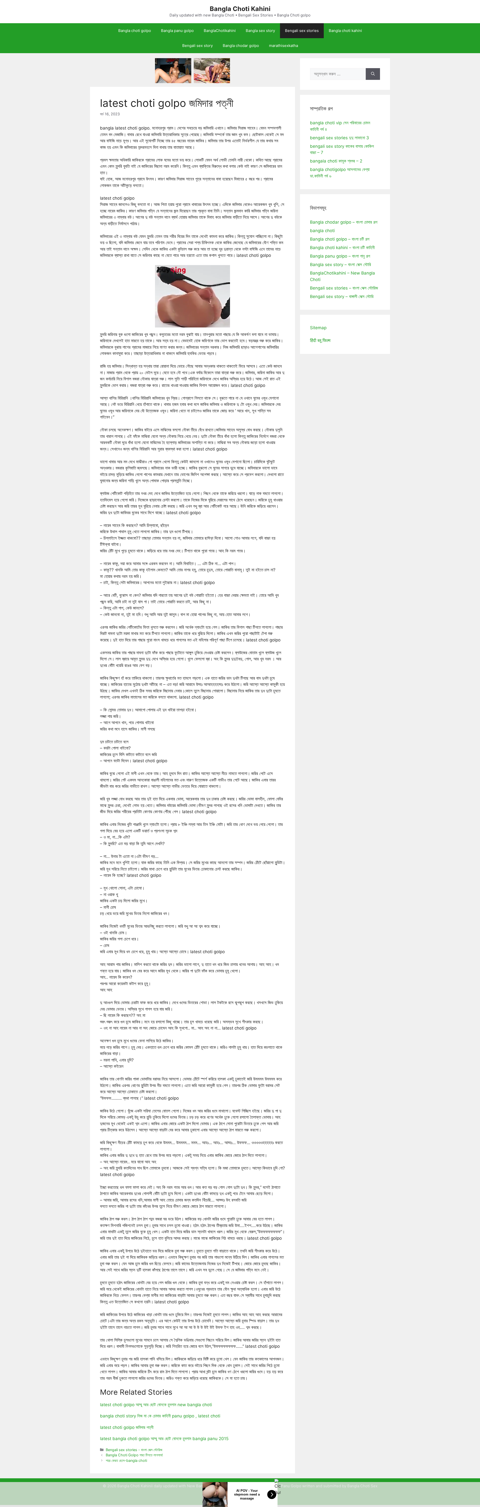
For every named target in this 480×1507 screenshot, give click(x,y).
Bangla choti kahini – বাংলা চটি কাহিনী (342, 247)
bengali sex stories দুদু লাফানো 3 (339, 137)
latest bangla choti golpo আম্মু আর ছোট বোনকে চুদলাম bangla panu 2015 (164, 1438)
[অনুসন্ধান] (373, 74)
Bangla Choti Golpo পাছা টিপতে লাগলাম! (134, 1455)
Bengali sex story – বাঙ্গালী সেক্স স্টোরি (342, 296)
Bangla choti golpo (134, 30)
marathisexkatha (283, 45)
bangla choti (322, 230)
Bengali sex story (197, 45)
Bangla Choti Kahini (240, 8)
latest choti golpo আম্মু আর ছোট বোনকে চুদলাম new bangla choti (156, 1404)
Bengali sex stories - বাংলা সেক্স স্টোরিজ (134, 1450)
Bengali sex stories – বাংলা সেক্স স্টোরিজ (344, 288)
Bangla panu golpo (177, 30)
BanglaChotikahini (220, 30)
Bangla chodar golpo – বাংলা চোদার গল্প (343, 222)
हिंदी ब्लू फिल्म (320, 340)
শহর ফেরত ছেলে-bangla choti (126, 1460)
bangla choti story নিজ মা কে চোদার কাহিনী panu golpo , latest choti (160, 1415)
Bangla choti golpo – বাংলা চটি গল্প (339, 239)
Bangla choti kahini (345, 30)
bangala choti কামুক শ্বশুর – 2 (336, 160)
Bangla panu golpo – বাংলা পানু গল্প (340, 256)
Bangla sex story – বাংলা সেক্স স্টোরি (340, 264)
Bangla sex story (260, 30)
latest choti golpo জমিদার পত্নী (127, 1427)
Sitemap (318, 327)
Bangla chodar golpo (241, 45)
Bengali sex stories (302, 30)
